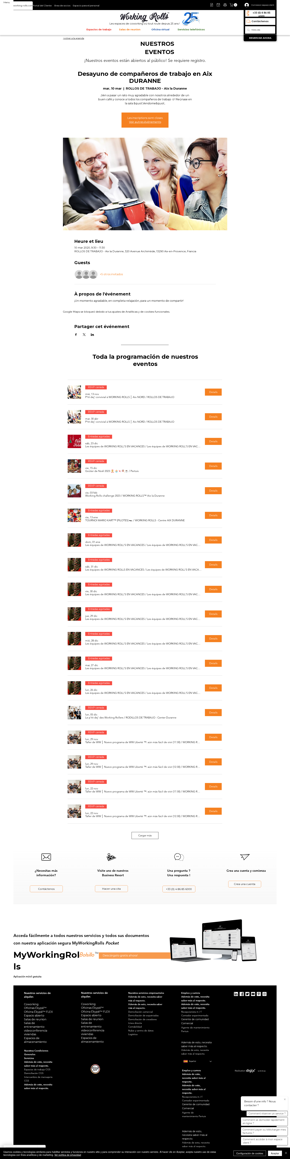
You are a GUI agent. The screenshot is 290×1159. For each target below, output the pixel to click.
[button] (234, 5)
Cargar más (145, 835)
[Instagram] (264, 994)
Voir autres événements (145, 122)
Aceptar (275, 1153)
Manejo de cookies (197, 1067)
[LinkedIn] (236, 994)
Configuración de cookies (249, 1153)
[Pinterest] (259, 994)
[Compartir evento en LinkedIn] (92, 334)
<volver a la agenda (73, 38)
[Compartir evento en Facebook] (76, 334)
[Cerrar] (286, 1153)
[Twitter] (247, 994)
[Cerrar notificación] (284, 1099)
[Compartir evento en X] (84, 334)
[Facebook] (242, 994)
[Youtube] (253, 994)
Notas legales (180, 1067)
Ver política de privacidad (67, 1154)
